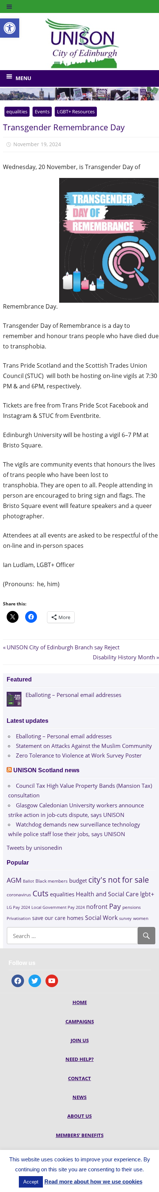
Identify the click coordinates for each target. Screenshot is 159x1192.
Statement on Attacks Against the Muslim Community (84, 745)
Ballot (28, 881)
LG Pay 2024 (18, 907)
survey (125, 918)
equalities (16, 111)
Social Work (101, 918)
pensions (131, 907)
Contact (79, 1078)
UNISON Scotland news (46, 770)
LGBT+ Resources (76, 111)
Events (42, 111)
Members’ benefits (80, 1135)
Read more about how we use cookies (93, 1181)
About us (79, 1116)
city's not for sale (118, 880)
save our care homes (58, 917)
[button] (9, 28)
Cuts (40, 893)
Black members (51, 881)
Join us (80, 1040)
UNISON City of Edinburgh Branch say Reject (62, 647)
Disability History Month (124, 657)
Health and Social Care (107, 894)
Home (79, 1002)
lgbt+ (147, 894)
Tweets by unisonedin (34, 847)
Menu (23, 78)
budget (78, 880)
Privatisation (19, 918)
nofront (97, 907)
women (140, 918)
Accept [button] (30, 1182)
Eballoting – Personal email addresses (64, 736)
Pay (115, 906)
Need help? (79, 1059)
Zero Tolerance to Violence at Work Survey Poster (79, 755)
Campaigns (79, 1021)
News (79, 1097)
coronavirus (19, 894)
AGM (14, 879)
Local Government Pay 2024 (58, 907)
